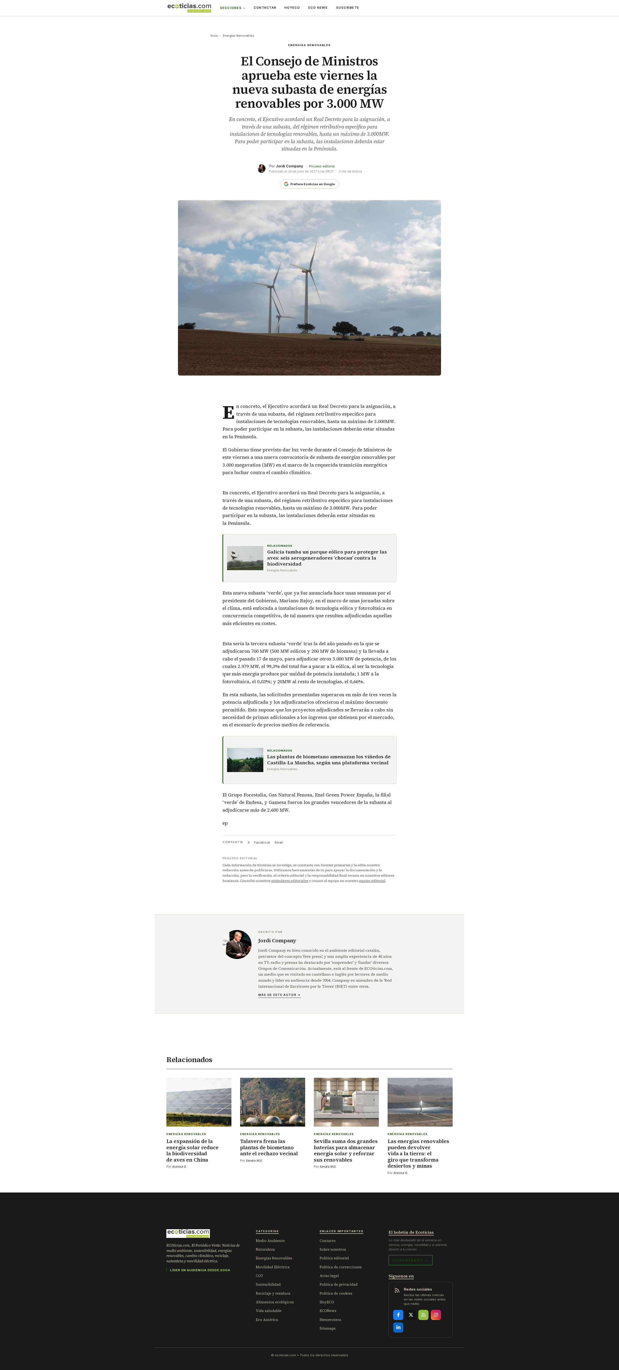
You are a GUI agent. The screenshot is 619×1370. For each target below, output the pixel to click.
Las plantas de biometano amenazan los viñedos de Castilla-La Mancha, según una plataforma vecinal (329, 760)
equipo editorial (372, 880)
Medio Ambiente (270, 1240)
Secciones (231, 8)
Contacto (328, 1240)
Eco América (267, 1319)
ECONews (328, 1310)
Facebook (262, 842)
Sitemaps (328, 1328)
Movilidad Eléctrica (273, 1267)
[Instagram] (436, 1315)
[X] (411, 1315)
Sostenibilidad (268, 1284)
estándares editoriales (289, 880)
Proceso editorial (322, 166)
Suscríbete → (410, 1260)
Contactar (265, 7)
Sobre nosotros (333, 1249)
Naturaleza (265, 1249)
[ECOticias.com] (189, 8)
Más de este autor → (279, 995)
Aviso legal (329, 1275)
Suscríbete (347, 7)
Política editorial (334, 1258)
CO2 (259, 1275)
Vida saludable (268, 1310)
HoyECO (292, 7)
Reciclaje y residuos (273, 1293)
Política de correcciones (341, 1267)
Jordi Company (289, 166)
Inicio (214, 35)
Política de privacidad (339, 1284)
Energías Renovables (238, 35)
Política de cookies (336, 1293)
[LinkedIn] (398, 1327)
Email (279, 842)
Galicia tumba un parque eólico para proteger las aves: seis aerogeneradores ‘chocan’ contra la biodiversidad (327, 558)
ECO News (318, 7)
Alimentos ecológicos (275, 1302)
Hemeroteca (330, 1319)
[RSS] (423, 1315)
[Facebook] (398, 1315)
